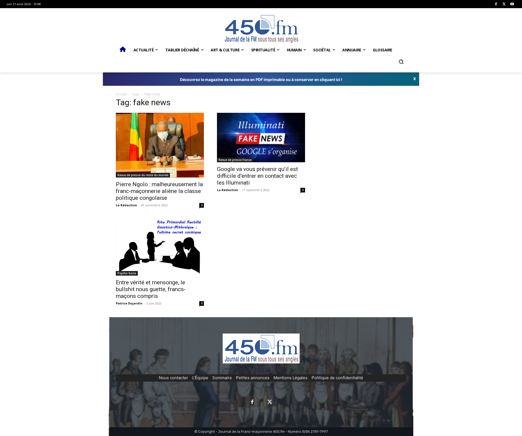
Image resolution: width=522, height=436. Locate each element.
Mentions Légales (290, 377)
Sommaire (222, 377)
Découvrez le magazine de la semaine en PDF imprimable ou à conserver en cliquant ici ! (261, 79)
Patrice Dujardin (129, 303)
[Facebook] (496, 4)
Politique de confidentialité (337, 377)
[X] (504, 4)
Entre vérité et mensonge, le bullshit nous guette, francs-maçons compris (151, 289)
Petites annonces (252, 377)
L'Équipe (200, 377)
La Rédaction (126, 205)
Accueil (121, 94)
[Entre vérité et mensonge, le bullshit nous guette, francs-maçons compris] (160, 247)
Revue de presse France (235, 160)
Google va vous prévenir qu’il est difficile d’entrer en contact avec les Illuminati (257, 176)
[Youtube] (512, 4)
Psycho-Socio (126, 273)
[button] (401, 62)
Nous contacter (173, 377)
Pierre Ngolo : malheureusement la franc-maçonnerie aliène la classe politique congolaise (159, 191)
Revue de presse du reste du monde (142, 175)
